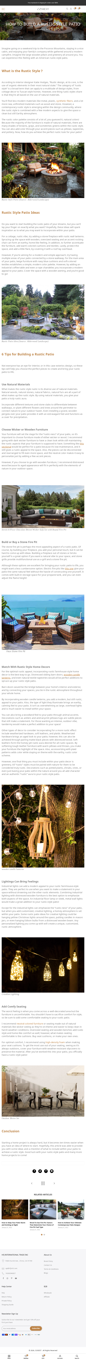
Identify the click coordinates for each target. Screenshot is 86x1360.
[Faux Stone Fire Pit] (43, 622)
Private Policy (7, 1301)
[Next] (81, 1217)
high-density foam (55, 1042)
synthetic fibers (64, 100)
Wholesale (48, 1293)
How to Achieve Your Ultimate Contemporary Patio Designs (69, 1224)
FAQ (3, 1293)
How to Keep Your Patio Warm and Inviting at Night (13, 1224)
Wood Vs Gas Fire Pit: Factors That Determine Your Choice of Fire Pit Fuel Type (42, 1225)
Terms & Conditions (51, 1269)
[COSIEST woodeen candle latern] (43, 826)
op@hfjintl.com (11, 1268)
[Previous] (5, 1217)
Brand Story (48, 1261)
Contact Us (48, 1265)
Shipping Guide (7, 1305)
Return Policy (7, 1297)
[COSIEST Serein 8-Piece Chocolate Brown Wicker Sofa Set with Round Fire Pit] (43, 506)
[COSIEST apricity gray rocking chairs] (43, 1090)
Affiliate (47, 1297)
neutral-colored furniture (30, 1023)
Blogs (46, 1273)
